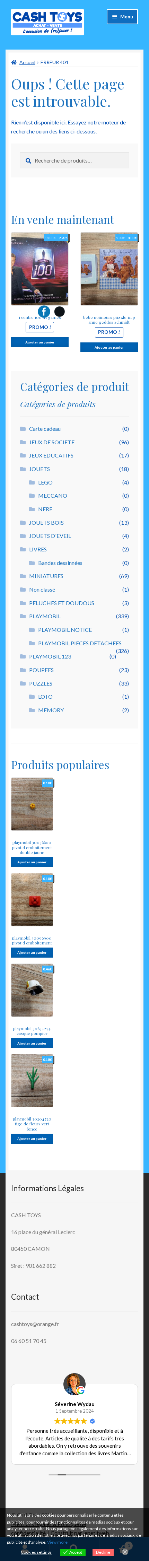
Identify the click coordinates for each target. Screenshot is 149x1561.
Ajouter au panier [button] (31, 862)
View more (57, 1542)
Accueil (27, 62)
